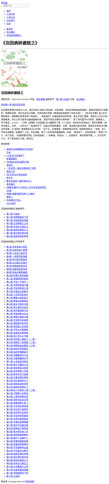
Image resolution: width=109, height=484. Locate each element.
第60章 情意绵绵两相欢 (17, 435)
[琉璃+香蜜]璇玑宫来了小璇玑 (20, 194)
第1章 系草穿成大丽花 (16, 247)
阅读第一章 (6, 105)
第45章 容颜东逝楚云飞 (17, 387)
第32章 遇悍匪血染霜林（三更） (21, 346)
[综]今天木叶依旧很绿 (16, 175)
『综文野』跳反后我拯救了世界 (21, 168)
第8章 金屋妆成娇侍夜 (16, 269)
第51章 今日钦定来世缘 (17, 406)
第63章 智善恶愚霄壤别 (17, 444)
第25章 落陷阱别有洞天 (17, 323)
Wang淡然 (11, 203)
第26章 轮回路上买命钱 (17, 326)
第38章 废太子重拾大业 (17, 365)
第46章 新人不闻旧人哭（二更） (21, 390)
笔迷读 (4, 3)
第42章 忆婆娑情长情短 (17, 377)
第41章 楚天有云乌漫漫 (17, 374)
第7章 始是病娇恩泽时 (16, 266)
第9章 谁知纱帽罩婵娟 (16, 272)
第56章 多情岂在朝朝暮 (17, 422)
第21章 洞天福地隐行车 (17, 310)
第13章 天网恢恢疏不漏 (17, 285)
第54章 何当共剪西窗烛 (17, 416)
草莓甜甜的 (11, 159)
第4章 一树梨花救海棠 (16, 256)
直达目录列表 (18, 105)
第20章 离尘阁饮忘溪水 (17, 307)
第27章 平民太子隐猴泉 (17, 330)
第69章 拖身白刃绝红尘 (17, 227)
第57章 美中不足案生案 (17, 425)
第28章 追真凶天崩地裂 (17, 333)
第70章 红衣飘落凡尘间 (17, 223)
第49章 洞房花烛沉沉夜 (17, 400)
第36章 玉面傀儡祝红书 (17, 358)
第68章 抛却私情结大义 (17, 230)
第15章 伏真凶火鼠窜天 (17, 291)
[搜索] (2, 6)
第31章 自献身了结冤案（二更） (21, 342)
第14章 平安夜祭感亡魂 (17, 288)
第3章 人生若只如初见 (16, 253)
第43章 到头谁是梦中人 (17, 381)
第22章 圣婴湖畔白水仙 (17, 314)
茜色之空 (10, 171)
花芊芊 (9, 178)
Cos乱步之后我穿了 (15, 155)
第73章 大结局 (62, 99)
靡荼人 (9, 197)
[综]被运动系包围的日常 (17, 162)
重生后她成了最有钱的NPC (19, 181)
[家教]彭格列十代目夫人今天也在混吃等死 (26, 187)
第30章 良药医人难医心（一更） (21, 339)
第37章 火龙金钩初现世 (17, 361)
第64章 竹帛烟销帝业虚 (17, 447)
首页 (8, 11)
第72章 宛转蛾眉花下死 (17, 217)
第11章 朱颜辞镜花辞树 (17, 279)
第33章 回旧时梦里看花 (17, 349)
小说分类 (10, 14)
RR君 (8, 191)
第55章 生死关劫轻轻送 (17, 419)
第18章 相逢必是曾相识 (17, 301)
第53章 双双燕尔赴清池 (17, 412)
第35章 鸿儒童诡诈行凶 (17, 355)
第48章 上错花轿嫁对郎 (17, 396)
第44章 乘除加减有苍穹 (17, 384)
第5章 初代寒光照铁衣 (16, 260)
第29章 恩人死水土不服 (17, 336)
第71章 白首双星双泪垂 (17, 220)
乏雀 (8, 152)
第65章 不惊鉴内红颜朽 (17, 451)
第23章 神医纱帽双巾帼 (17, 317)
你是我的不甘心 (13, 200)
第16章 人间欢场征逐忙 (17, 295)
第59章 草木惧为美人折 (17, 432)
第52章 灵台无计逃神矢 (17, 409)
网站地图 (30, 481)
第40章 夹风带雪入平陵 (17, 371)
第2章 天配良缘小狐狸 (16, 250)
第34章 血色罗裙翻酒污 (17, 352)
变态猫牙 (10, 184)
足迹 (8, 24)
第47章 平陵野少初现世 (17, 393)
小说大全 (10, 17)
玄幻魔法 (10, 32)
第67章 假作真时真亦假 (17, 233)
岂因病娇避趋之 (13, 35)
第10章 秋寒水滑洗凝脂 (17, 275)
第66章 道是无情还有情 (17, 236)
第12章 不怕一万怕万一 (17, 282)
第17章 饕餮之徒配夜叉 (17, 298)
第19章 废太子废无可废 (17, 304)
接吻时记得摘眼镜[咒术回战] (19, 149)
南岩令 (9, 165)
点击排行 (10, 20)
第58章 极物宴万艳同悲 (17, 428)
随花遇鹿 (40, 99)
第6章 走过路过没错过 (16, 263)
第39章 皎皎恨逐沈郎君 (17, 368)
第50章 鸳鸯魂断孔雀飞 (17, 403)
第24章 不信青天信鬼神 (17, 320)
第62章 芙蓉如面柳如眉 (17, 441)
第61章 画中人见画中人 (17, 438)
